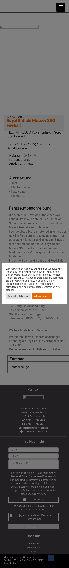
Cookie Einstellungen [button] (18, 295)
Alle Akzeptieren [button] (42, 295)
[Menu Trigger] (60, 7)
